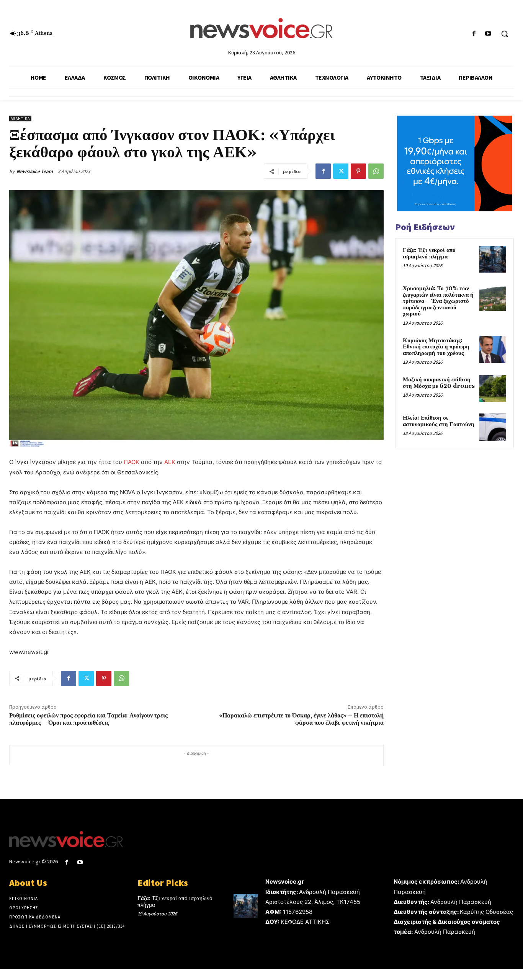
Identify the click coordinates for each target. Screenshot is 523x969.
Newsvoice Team (34, 171)
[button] (504, 34)
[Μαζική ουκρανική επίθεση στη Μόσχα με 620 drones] (492, 388)
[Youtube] (488, 34)
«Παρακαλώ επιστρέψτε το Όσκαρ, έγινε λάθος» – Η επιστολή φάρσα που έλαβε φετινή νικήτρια (301, 719)
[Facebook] (474, 34)
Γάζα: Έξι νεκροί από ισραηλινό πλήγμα (429, 253)
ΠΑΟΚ (131, 462)
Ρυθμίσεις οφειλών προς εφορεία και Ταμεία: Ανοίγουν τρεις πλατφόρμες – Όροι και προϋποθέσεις (88, 719)
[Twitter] (340, 171)
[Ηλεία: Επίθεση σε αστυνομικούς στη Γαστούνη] (492, 426)
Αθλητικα (20, 118)
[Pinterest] (358, 171)
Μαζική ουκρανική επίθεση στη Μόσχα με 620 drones (439, 383)
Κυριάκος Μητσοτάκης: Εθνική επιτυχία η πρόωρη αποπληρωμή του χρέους (436, 347)
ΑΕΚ (169, 462)
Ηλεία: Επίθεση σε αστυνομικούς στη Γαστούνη (438, 421)
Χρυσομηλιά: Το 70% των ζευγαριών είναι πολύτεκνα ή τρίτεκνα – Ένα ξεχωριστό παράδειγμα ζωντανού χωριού (438, 301)
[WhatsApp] (376, 171)
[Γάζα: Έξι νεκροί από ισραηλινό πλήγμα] (492, 259)
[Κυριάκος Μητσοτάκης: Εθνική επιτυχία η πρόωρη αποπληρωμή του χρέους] (492, 349)
